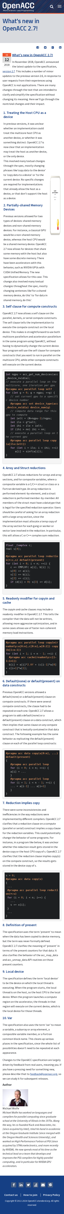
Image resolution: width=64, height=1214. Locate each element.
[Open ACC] (18, 6)
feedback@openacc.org (43, 1074)
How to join (30, 1195)
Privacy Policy (51, 1195)
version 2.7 (9, 71)
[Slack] (50, 1184)
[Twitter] (28, 1184)
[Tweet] (45, 47)
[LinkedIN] (21, 1184)
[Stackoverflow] (35, 1184)
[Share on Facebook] (38, 47)
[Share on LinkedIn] (60, 47)
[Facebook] (13, 1184)
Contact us (11, 1195)
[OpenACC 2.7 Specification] (55, 205)
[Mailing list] (43, 1184)
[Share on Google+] (53, 47)
